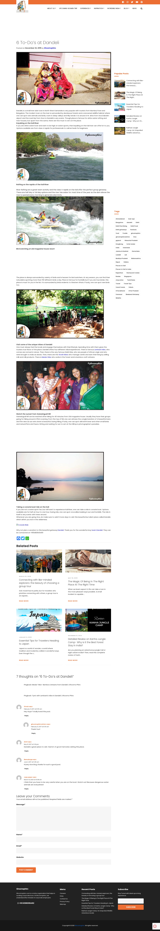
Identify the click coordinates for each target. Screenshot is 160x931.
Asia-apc (131, 219)
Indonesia (126, 248)
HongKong (119, 244)
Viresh (26, 706)
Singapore (127, 276)
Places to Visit (121, 266)
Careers (63, 893)
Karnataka (136, 251)
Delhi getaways (121, 230)
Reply (26, 716)
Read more (24, 601)
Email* (19, 846)
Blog (126, 8)
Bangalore (119, 222)
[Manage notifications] (155, 926)
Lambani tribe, (100, 349)
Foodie (125, 233)
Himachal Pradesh (131, 240)
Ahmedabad (120, 219)
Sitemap (63, 904)
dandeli (129, 222)
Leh (126, 255)
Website (20, 857)
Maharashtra (136, 258)
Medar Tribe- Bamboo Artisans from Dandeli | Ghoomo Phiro (56, 685)
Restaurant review (133, 273)
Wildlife (118, 298)
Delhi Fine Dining (121, 226)
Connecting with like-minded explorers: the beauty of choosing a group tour (39, 583)
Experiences (85, 8)
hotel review (131, 244)
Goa (134, 237)
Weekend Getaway (132, 294)
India (117, 248)
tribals (131, 287)
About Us (51, 8)
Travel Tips (127, 284)
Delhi (137, 222)
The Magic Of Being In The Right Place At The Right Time (86, 583)
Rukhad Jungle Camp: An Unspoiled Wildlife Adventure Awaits (97, 912)
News (134, 8)
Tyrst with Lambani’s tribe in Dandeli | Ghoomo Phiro (53, 695)
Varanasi (119, 294)
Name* (19, 834)
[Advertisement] (80, 28)
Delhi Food (134, 226)
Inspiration (98, 8)
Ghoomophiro (50, 48)
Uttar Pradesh (134, 291)
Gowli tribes (63, 354)
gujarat (118, 240)
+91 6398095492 (26, 903)
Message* (20, 804)
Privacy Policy (64, 901)
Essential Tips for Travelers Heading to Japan (39, 642)
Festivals (133, 230)
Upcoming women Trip (68, 8)
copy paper (28, 777)
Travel (118, 284)
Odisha (126, 262)
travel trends (120, 287)
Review (118, 276)
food (117, 233)
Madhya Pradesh (122, 258)
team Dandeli (97, 530)
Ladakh (118, 255)
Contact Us (64, 899)
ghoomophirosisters (38, 724)
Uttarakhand (120, 291)
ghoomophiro (135, 233)
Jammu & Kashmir (122, 251)
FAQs (61, 896)
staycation (119, 280)
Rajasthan (119, 273)
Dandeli (61, 530)
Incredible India (113, 8)
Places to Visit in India (123, 269)
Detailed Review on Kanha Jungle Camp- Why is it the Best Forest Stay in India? (87, 642)
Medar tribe (46, 357)
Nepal (118, 262)
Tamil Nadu (131, 280)
